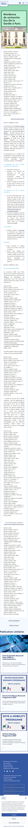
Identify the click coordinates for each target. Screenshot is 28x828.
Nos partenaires (8, 765)
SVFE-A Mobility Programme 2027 (9, 735)
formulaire (21, 230)
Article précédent (14, 621)
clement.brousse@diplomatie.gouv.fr (14, 524)
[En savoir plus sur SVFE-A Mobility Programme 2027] (14, 722)
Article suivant (14, 625)
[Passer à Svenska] (19, 3)
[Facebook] (4, 771)
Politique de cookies (7, 826)
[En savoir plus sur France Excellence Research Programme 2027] (14, 683)
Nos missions (7, 763)
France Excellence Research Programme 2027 (13, 696)
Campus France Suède (10, 777)
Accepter (14, 815)
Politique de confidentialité (18, 826)
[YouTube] (7, 771)
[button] (25, 798)
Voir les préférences (14, 822)
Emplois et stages (8, 766)
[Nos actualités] (23, 3)
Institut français (8, 779)
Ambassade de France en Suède (12, 775)
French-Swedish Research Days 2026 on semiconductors (13, 657)
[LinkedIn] (13, 771)
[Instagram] (10, 771)
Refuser (14, 819)
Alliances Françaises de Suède (12, 780)
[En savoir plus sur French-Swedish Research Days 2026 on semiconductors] (14, 643)
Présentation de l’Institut (10, 761)
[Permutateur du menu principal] (26, 2)
